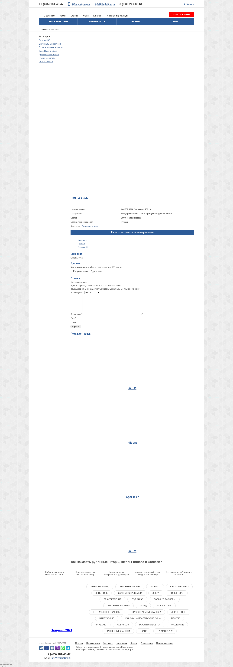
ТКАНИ (143, 631)
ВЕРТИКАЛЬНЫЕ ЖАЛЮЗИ (106, 612)
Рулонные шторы (58, 21)
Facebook (46, 648)
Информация (147, 643)
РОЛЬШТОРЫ (177, 593)
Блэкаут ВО (44, 40)
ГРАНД (143, 606)
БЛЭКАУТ (155, 586)
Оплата (133, 643)
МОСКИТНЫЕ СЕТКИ (149, 625)
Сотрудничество (164, 643)
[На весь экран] (7, 664)
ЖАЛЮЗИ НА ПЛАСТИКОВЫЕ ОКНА (143, 618)
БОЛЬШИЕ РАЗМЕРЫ (164, 599)
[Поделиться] (4, 664)
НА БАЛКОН (123, 625)
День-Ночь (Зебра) (48, 51)
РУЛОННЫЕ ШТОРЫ (130, 586)
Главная (42, 29)
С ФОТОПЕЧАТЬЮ (179, 586)
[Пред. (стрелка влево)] (1, 666)
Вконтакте (41, 648)
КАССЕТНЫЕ (177, 625)
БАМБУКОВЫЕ (106, 618)
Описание (82, 240)
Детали (81, 243)
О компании (49, 15)
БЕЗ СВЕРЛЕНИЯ (112, 599)
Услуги (63, 15)
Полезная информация (117, 15)
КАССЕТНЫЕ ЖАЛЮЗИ (118, 631)
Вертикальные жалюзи (50, 44)
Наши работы (93, 643)
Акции (86, 15)
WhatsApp (63, 648)
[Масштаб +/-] (11, 664)
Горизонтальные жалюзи (50, 47)
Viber (57, 648)
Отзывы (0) (83, 247)
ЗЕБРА (155, 593)
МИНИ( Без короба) (100, 586)
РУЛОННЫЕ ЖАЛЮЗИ (118, 606)
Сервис (74, 15)
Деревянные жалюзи (49, 54)
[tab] (132, 240)
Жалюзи (135, 21)
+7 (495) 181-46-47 (51, 4)
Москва (190, 4)
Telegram (68, 648)
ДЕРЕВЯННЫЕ (178, 612)
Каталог (97, 15)
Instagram (52, 648)
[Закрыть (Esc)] (1, 664)
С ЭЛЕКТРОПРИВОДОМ (130, 593)
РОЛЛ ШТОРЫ (164, 606)
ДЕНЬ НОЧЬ (101, 593)
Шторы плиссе (97, 21)
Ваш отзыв (76, 314)
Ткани (175, 21)
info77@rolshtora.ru (105, 4)
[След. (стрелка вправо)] (4, 666)
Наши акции (121, 643)
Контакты (108, 643)
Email (74, 322)
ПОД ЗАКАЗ (137, 599)
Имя (73, 318)
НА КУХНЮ (100, 625)
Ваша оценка (77, 292)
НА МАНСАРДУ (165, 631)
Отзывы (79, 643)
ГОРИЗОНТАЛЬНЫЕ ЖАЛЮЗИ (146, 612)
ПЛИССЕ (175, 618)
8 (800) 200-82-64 (131, 4)
